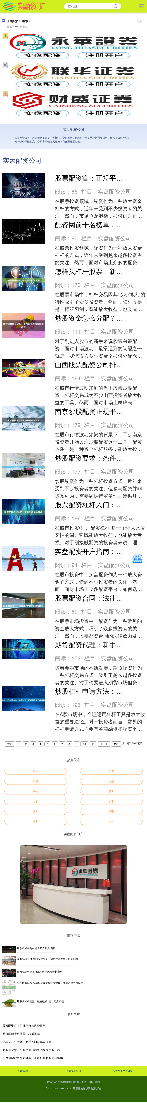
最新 (35, 821)
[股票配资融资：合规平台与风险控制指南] (9, 973)
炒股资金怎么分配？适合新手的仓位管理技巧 (31, 1050)
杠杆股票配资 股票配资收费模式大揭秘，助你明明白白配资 (50, 983)
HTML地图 (94, 1082)
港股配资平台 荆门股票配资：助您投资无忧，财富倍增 (47, 958)
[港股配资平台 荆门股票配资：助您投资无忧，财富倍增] (9, 960)
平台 (35, 791)
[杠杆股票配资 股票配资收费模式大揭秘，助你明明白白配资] (9, 987)
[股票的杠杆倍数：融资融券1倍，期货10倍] (9, 1003)
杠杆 (35, 781)
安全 (111, 791)
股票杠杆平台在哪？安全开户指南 (36, 948)
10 (84, 744)
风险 (35, 811)
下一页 (104, 744)
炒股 (35, 801)
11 (93, 744)
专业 (111, 821)
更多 (139, 21)
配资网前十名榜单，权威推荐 (99, 224)
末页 (115, 744)
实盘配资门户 (24, 1070)
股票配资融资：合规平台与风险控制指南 (39, 971)
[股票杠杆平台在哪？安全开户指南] (9, 949)
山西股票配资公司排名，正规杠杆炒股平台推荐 (33, 1058)
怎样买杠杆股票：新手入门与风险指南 (27, 1042)
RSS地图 (82, 1082)
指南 (111, 811)
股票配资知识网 (82, 1088)
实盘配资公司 (73, 1070)
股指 (111, 781)
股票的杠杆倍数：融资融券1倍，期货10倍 (40, 1001)
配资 (111, 771)
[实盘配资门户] (24, 6)
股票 (35, 771)
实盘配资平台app (122, 1070)
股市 (111, 801)
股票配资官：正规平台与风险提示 (24, 1026)
